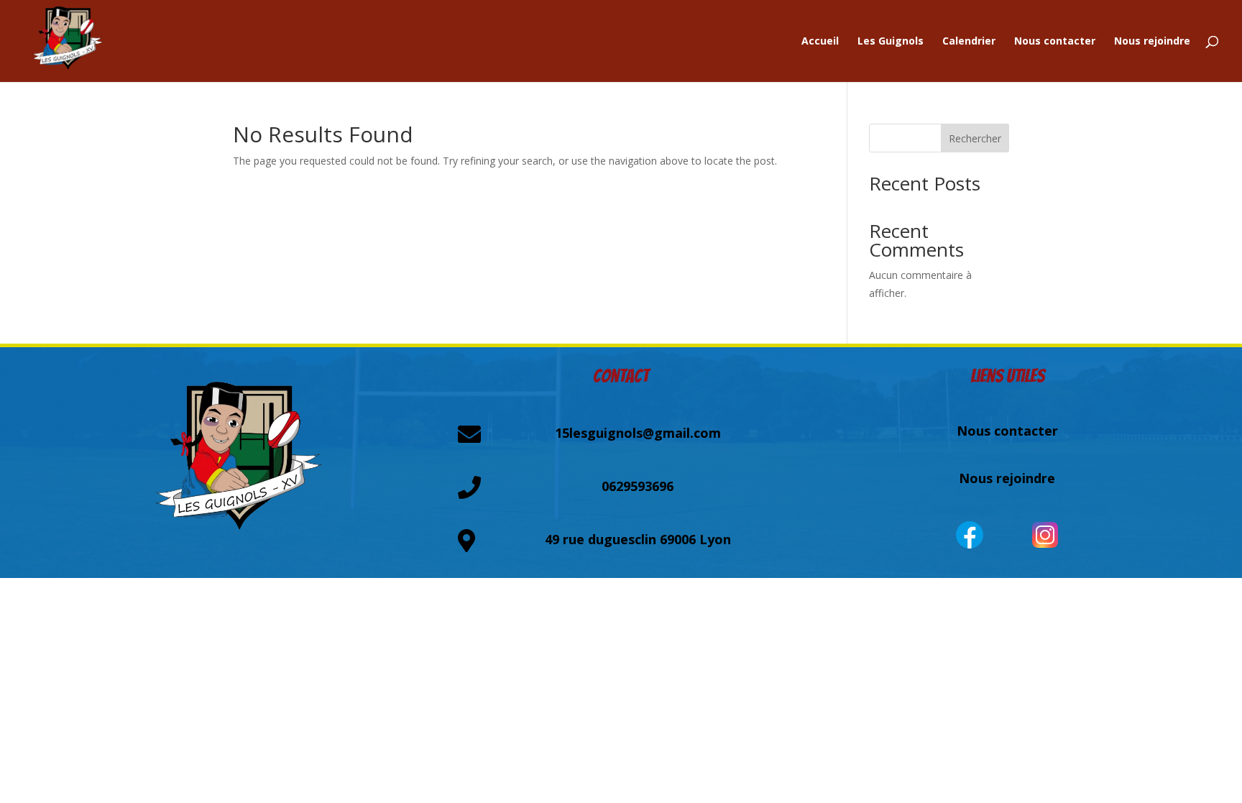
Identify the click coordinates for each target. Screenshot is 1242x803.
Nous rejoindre (1152, 41)
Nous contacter (1054, 41)
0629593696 (637, 486)
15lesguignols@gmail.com (638, 432)
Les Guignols (890, 41)
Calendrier (968, 41)
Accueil (820, 41)
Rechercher (975, 138)
